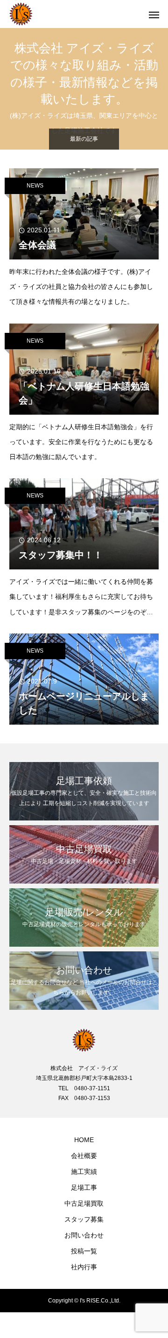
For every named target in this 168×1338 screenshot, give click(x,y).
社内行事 (84, 1267)
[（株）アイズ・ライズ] (74, 14)
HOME (84, 1140)
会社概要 (84, 1155)
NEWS (35, 185)
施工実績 (84, 1171)
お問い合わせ (84, 1235)
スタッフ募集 (84, 1219)
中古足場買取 (84, 1203)
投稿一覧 (84, 1251)
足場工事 (84, 1187)
